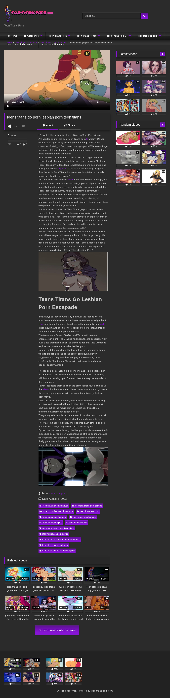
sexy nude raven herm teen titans (58, 528)
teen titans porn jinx (52, 522)
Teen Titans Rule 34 (117, 35)
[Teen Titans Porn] (38, 13)
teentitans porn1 (58, 493)
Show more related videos (57, 630)
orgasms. (63, 168)
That (41, 324)
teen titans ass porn (89, 511)
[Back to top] (159, 688)
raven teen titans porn (53, 44)
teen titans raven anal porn (55, 545)
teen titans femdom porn (84, 517)
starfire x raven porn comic (55, 534)
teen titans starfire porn (19, 44)
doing (71, 179)
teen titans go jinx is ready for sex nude (61, 539)
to (87, 139)
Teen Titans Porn (58, 35)
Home (14, 35)
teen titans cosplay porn (54, 517)
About (49, 125)
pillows (45, 389)
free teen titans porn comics (88, 506)
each (102, 324)
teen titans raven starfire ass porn (58, 550)
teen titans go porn (148, 35)
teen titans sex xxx (78, 522)
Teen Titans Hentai (86, 35)
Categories (33, 35)
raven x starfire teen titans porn (58, 511)
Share (71, 125)
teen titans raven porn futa (55, 506)
